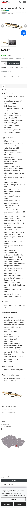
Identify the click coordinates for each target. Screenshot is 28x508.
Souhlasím (20, 504)
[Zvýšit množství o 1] (6, 62)
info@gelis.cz (6, 424)
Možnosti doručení (20, 59)
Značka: (7, 13)
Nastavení (13, 499)
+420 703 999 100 (7, 426)
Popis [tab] (3, 86)
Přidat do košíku (15, 63)
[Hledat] (16, 2)
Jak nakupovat (4, 487)
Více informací (20, 495)
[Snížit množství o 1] (6, 64)
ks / (14, 480)
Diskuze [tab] (7, 86)
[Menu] (24, 2)
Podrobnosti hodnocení (21, 12)
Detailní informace (5, 71)
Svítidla (10, 409)
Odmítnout (7, 504)
